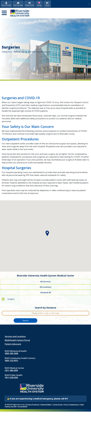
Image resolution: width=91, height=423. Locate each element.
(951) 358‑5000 (11, 377)
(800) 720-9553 (11, 360)
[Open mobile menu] (4, 13)
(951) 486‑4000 (11, 370)
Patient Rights (46, 404)
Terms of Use (57, 404)
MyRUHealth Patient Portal (17, 340)
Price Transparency (71, 404)
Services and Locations (15, 336)
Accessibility (22, 406)
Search (26, 320)
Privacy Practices (32, 404)
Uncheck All (45, 292)
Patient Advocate (13, 344)
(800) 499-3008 (11, 353)
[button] (47, 233)
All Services (45, 281)
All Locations (45, 287)
